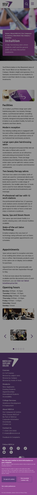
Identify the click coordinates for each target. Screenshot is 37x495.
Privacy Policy (23, 492)
